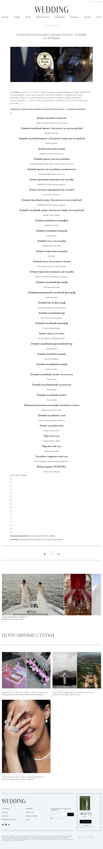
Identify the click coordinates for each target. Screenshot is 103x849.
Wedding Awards (31, 816)
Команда (5, 812)
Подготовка (5, 17)
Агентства (28, 17)
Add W (28, 819)
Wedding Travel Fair (9, 819)
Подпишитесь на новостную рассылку (61, 809)
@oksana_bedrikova (59, 184)
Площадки (17, 17)
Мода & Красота (74, 17)
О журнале (88, 1)
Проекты (98, 17)
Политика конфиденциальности (85, 837)
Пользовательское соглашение (85, 836)
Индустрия (56, 25)
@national (64, 277)
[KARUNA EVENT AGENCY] (27, 618)
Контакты (96, 1)
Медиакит (29, 808)
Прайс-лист (30, 812)
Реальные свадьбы (60, 17)
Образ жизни (87, 17)
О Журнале (5, 808)
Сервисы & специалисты (42, 17)
